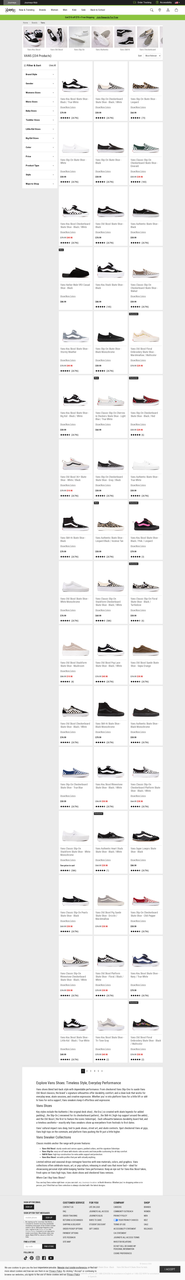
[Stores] (160, 10)
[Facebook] (44, 1257)
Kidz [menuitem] (74, 9)
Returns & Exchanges (73, 1220)
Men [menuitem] (65, 9)
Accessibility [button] (166, 2)
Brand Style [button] (31, 74)
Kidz (146, 1220)
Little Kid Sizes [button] (33, 129)
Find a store (30, 1242)
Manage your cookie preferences (72, 1267)
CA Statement (120, 1233)
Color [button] (28, 147)
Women (147, 1211)
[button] (177, 2)
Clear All (52, 65)
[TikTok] (26, 1257)
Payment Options (70, 1233)
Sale (146, 1224)
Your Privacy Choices (128, 1220)
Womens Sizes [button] (33, 92)
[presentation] (27, 10)
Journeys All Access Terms (126, 1237)
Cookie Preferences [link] (123, 1253)
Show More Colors (68, 107)
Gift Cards (94, 1229)
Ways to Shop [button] (32, 184)
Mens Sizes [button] (31, 102)
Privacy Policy (120, 1216)
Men (146, 1216)
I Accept (170, 1269)
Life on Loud (94, 1207)
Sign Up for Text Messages (37, 1213)
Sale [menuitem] (83, 9)
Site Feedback (69, 1237)
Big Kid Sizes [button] (32, 138)
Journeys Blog (96, 1216)
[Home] (10, 10)
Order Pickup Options (73, 1229)
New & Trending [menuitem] (26, 9)
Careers (118, 1207)
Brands (147, 1207)
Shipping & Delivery (72, 1224)
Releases (148, 1229)
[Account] (168, 10)
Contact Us (68, 1207)
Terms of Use (120, 1224)
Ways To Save (95, 1220)
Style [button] (28, 175)
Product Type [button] (32, 165)
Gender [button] (29, 83)
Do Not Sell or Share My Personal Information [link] (125, 1247)
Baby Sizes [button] (31, 111)
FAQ (64, 1211)
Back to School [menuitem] (97, 9)
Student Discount (97, 1224)
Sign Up (29, 1207)
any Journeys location (88, 1182)
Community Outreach (123, 1211)
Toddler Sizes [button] (33, 120)
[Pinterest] (32, 1257)
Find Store (49, 1246)
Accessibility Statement (125, 1229)
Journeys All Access (99, 1211)
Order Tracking (144, 2)
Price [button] (28, 156)
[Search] (152, 10)
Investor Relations (122, 1242)
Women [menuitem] (54, 9)
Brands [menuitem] (42, 9)
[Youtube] (51, 1257)
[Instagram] (38, 1257)
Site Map (67, 1242)
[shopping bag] (177, 10)
